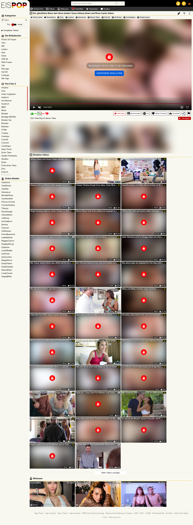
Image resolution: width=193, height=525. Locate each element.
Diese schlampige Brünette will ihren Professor (50, 341)
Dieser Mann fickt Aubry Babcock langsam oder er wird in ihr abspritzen (96, 211)
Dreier (4, 56)
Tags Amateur (75, 513)
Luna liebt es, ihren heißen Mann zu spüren (49, 367)
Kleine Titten (95, 17)
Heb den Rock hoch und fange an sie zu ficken (96, 367)
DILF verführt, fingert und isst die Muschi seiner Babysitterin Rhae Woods (96, 289)
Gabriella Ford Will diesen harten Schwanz (49, 315)
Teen (3, 43)
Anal (3, 52)
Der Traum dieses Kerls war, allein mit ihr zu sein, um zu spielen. (50, 263)
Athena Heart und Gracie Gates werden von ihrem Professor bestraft (50, 159)
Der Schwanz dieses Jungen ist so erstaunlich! (142, 393)
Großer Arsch (145, 17)
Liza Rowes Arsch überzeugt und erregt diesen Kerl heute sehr (142, 367)
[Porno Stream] (15, 5)
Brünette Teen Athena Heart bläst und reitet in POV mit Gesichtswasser (96, 159)
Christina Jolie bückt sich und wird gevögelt (141, 315)
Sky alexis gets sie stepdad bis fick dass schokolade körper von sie (142, 263)
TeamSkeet (51, 17)
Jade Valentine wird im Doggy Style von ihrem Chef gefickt (142, 237)
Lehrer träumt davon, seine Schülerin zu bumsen (50, 237)
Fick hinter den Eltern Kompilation (91, 237)
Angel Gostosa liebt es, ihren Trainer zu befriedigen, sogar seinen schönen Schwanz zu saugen (50, 211)
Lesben (4, 49)
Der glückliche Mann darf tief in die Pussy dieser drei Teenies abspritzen (50, 289)
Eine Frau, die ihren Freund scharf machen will (50, 393)
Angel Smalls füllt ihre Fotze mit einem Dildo (96, 341)
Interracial (82, 17)
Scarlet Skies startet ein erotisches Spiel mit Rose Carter (142, 159)
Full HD (4, 72)
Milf (3, 46)
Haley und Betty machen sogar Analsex (139, 289)
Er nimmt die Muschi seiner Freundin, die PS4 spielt (142, 419)
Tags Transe (62, 513)
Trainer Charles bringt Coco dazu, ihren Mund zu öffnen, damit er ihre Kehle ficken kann (96, 185)
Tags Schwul (50, 513)
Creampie (5, 75)
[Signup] (178, 3)
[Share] (184, 113)
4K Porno (118, 17)
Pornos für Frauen (9, 39)
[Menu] (184, 3)
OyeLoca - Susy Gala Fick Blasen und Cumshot (96, 393)
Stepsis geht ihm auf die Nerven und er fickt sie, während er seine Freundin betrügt (50, 444)
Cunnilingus (130, 17)
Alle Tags (5, 78)
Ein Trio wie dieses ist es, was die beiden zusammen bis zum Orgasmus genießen (96, 263)
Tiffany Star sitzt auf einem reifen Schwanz (140, 211)
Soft (3, 65)
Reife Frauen (6, 62)
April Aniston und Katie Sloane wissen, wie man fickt (50, 419)
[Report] (189, 113)
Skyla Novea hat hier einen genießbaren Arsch (142, 341)
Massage (5, 69)
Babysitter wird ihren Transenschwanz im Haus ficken (96, 419)
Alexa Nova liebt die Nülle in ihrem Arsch (94, 315)
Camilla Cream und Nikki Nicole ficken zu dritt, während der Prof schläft (142, 185)
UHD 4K (5, 59)
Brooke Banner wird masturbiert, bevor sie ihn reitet (96, 444)
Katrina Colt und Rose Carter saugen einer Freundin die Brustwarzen (50, 185)
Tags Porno (39, 513)
